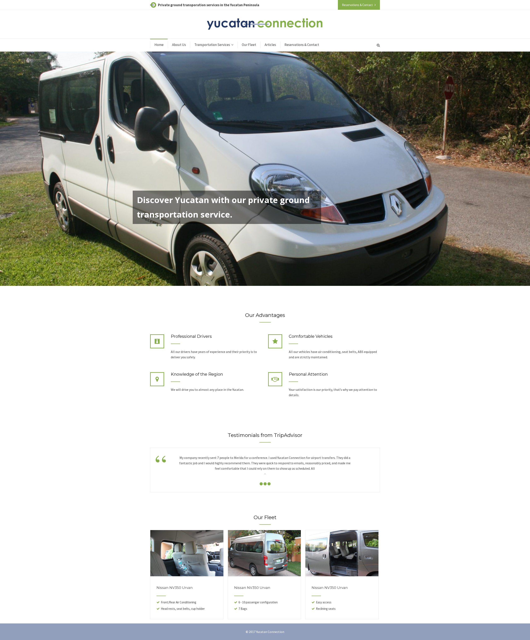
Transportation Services (212, 44)
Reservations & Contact (301, 44)
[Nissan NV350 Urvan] (186, 575)
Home (159, 44)
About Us (179, 44)
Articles (270, 44)
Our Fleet (249, 44)
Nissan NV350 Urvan (175, 588)
